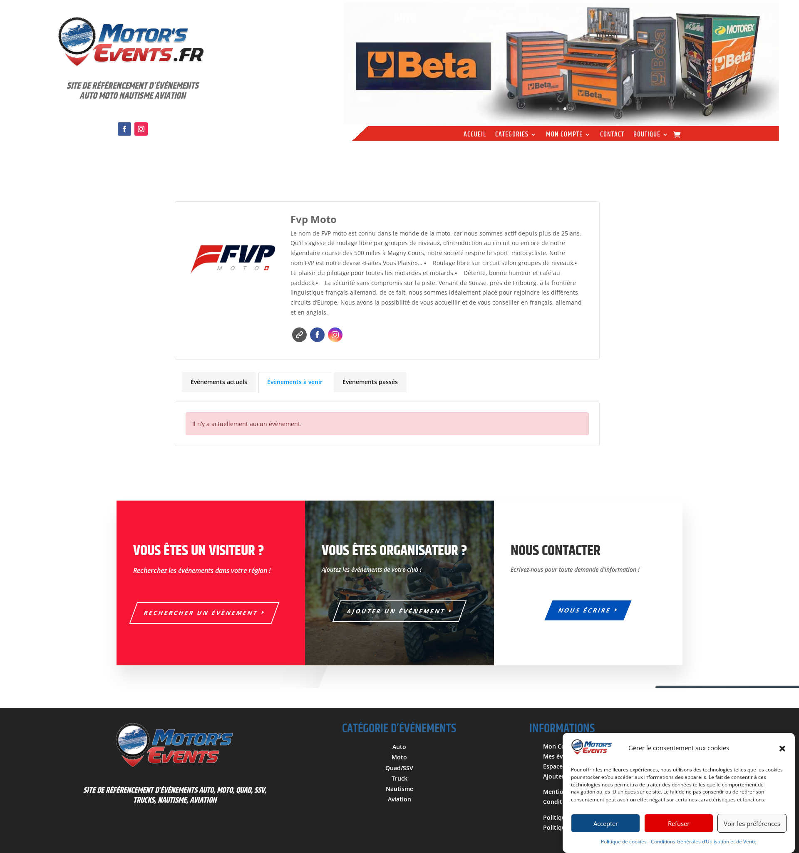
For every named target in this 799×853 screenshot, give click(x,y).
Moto (399, 757)
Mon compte (564, 135)
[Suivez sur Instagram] (141, 129)
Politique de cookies (624, 841)
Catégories (512, 135)
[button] (782, 748)
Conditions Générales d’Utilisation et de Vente (704, 841)
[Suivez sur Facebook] (124, 129)
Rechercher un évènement (201, 613)
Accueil (475, 135)
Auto (399, 747)
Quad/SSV (399, 768)
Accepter (605, 823)
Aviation (399, 799)
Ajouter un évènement (396, 611)
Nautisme (399, 789)
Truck (399, 778)
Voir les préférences (752, 823)
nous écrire (585, 610)
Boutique (646, 135)
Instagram (335, 334)
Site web (299, 334)
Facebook (317, 334)
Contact (612, 135)
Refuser (679, 823)
